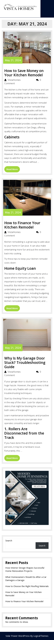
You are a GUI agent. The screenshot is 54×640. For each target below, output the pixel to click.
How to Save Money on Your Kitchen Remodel (24, 72)
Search (8, 540)
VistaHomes (20, 79)
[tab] (27, 15)
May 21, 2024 (13, 60)
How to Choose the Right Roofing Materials (27, 586)
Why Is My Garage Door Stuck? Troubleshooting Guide (24, 362)
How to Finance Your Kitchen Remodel (22, 225)
